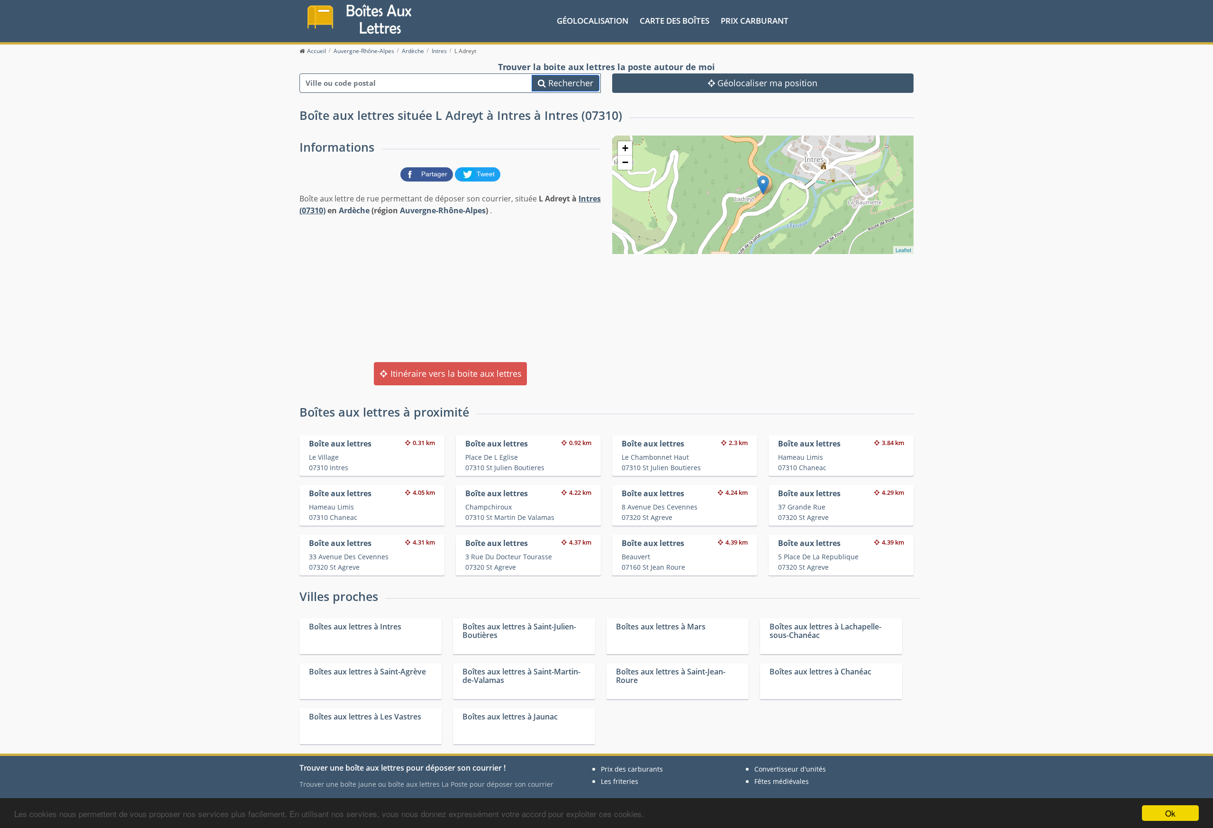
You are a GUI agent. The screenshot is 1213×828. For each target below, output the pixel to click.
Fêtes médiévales (781, 781)
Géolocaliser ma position (766, 83)
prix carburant (754, 20)
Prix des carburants (632, 768)
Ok (1170, 813)
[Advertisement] (450, 288)
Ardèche (354, 210)
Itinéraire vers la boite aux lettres (455, 373)
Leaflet (903, 250)
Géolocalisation (592, 20)
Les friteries (619, 781)
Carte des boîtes (674, 20)
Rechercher (569, 83)
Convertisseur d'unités (790, 768)
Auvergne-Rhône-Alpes (443, 210)
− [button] (625, 162)
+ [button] (625, 148)
